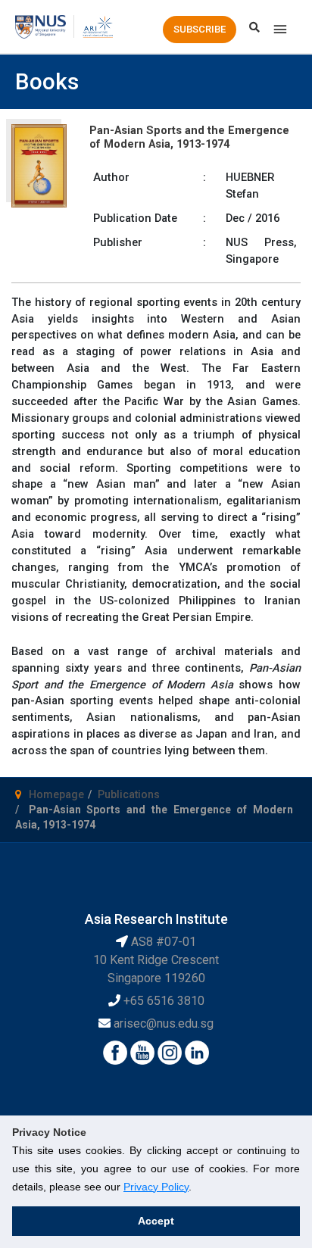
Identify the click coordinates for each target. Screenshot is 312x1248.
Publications (129, 794)
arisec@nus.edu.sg (164, 1023)
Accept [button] (156, 1221)
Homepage (56, 794)
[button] (199, 29)
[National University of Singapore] (40, 26)
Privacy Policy (156, 1187)
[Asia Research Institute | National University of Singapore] (97, 26)
